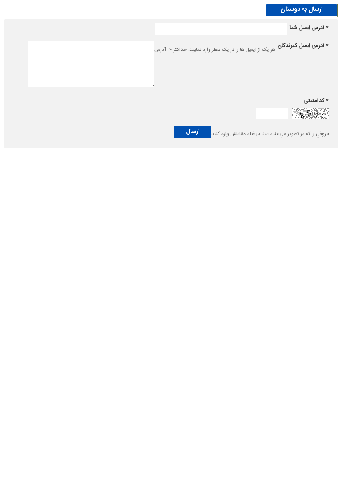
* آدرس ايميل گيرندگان (302, 45)
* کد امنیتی (316, 100)
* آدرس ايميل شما (308, 28)
